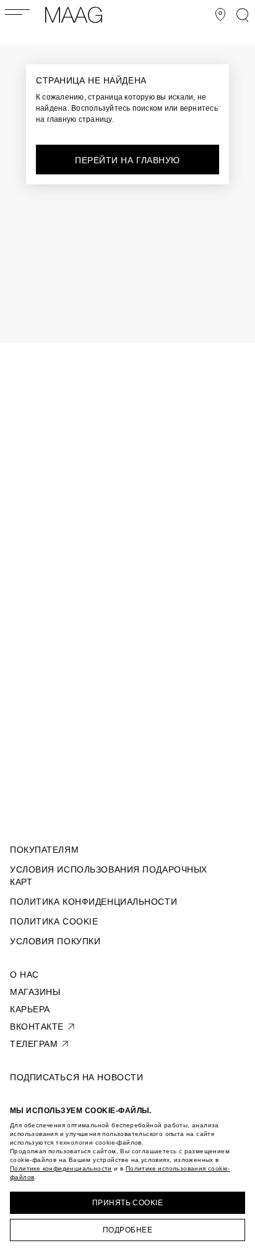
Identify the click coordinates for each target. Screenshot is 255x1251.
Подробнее (127, 1230)
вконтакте (37, 1026)
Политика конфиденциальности (93, 902)
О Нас (24, 975)
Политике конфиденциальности (61, 1168)
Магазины (35, 992)
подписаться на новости (76, 1077)
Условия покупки (55, 941)
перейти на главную (127, 160)
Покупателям (44, 850)
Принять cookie (127, 1202)
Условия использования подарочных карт (108, 876)
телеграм (34, 1044)
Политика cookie (54, 921)
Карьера (30, 1009)
